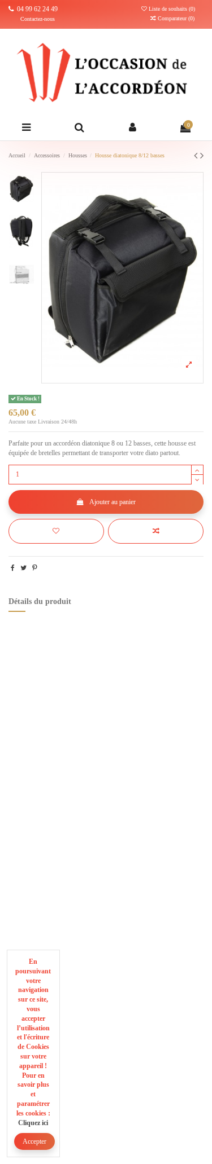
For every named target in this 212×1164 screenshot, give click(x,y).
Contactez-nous (37, 19)
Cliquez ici (33, 1123)
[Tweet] (23, 568)
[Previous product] (197, 155)
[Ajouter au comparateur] (156, 531)
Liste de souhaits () (172, 9)
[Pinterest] (34, 568)
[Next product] (202, 155)
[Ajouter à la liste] (56, 531)
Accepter (34, 1141)
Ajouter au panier (112, 502)
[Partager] (13, 568)
